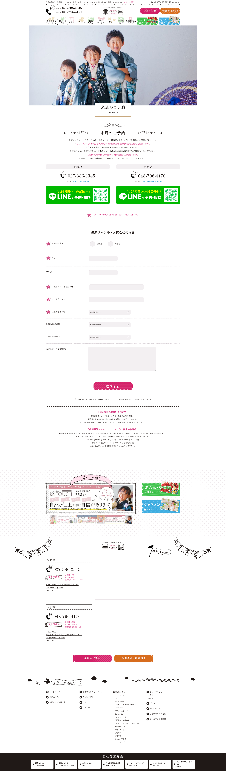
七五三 (70, 17)
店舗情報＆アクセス (130, 18)
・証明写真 (117, 733)
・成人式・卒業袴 (119, 739)
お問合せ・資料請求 (57, 702)
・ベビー (116, 698)
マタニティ (80, 17)
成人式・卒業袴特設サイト (147, 17)
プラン (109, 17)
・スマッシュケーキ (120, 711)
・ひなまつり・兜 (119, 717)
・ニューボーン (119, 695)
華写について (120, 18)
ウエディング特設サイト (168, 17)
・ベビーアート (119, 701)
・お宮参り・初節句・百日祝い (124, 705)
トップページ (54, 692)
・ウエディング (119, 742)
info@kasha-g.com (82, 181)
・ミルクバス (118, 714)
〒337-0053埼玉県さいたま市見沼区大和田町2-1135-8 (64, 633)
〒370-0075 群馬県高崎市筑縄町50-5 (62, 585)
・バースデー (118, 708)
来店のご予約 (54, 697)
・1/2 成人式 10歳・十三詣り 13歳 (126, 723)
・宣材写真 (117, 736)
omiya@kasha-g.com (152, 181)
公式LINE (50, 590)
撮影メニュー (90, 18)
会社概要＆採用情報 (161, 2)
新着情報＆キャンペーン (51, 18)
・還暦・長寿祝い (119, 730)
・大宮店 (149, 695)
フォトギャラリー (101, 18)
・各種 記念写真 (119, 726)
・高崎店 (149, 698)
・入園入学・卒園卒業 (121, 720)
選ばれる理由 (62, 18)
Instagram (176, 2)
